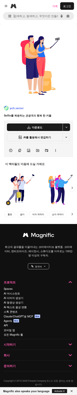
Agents (11, 321)
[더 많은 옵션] (55, 150)
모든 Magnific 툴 (13, 334)
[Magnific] (38, 236)
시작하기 (10, 344)
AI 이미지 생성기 (13, 298)
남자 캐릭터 (58, 214)
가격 (55, 6)
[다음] (72, 188)
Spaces (8, 289)
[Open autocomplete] (8, 16)
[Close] (71, 391)
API (6, 325)
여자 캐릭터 (38, 214)
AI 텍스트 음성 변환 (15, 307)
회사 (7, 355)
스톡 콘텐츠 (11, 311)
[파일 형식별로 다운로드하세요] (66, 127)
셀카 (22, 214)
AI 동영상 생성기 (13, 302)
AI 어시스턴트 (12, 293)
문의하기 (10, 366)
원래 (21, 32)
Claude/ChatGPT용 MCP (21, 316)
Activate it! (59, 391)
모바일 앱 (9, 330)
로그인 (67, 6)
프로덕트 (10, 282)
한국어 (38, 266)
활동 (10, 214)
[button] (38, 266)
